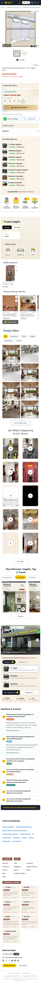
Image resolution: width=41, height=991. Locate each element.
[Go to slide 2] (24, 53)
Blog (3, 873)
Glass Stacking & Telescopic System (14, 830)
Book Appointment (10, 692)
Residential (6, 841)
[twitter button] (9, 960)
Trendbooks (20, 577)
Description (17, 227)
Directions (12, 147)
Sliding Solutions (8, 827)
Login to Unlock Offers (22, 107)
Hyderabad (23, 662)
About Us (5, 863)
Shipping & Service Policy (29, 976)
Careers (5, 870)
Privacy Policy (26, 973)
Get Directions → (7, 897)
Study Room (8, 341)
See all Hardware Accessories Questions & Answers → (20, 807)
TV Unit (18, 341)
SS (33, 834)
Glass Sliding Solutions (24, 827)
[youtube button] (12, 960)
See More (20, 561)
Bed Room (16, 838)
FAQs (4, 877)
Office (24, 336)
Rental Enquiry (23, 965)
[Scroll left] (3, 597)
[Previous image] (3, 640)
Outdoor (32, 336)
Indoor (31, 838)
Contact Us (5, 866)
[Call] (32, 2)
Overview (7, 227)
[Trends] (20, 2)
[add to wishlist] (37, 11)
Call (17, 954)
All (5, 336)
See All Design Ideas (20, 423)
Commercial (16, 841)
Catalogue (32, 577)
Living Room (14, 336)
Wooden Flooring (31, 866)
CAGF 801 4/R (25, 834)
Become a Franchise (9, 965)
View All (20, 616)
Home (3, 7)
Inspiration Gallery (19, 873)
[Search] (35, 2)
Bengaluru (8, 662)
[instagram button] (6, 960)
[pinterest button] (18, 960)
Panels (28, 870)
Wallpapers (17, 866)
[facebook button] (15, 960)
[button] (3, 2)
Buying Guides (7, 577)
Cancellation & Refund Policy (12, 976)
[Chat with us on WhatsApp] (38, 631)
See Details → (15, 897)
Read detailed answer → (13, 730)
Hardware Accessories (14, 7)
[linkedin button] (3, 960)
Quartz (16, 870)
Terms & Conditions (14, 973)
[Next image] (37, 640)
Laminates (29, 863)
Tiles (15, 863)
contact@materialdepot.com (13, 957)
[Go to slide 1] (17, 53)
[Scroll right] (37, 597)
